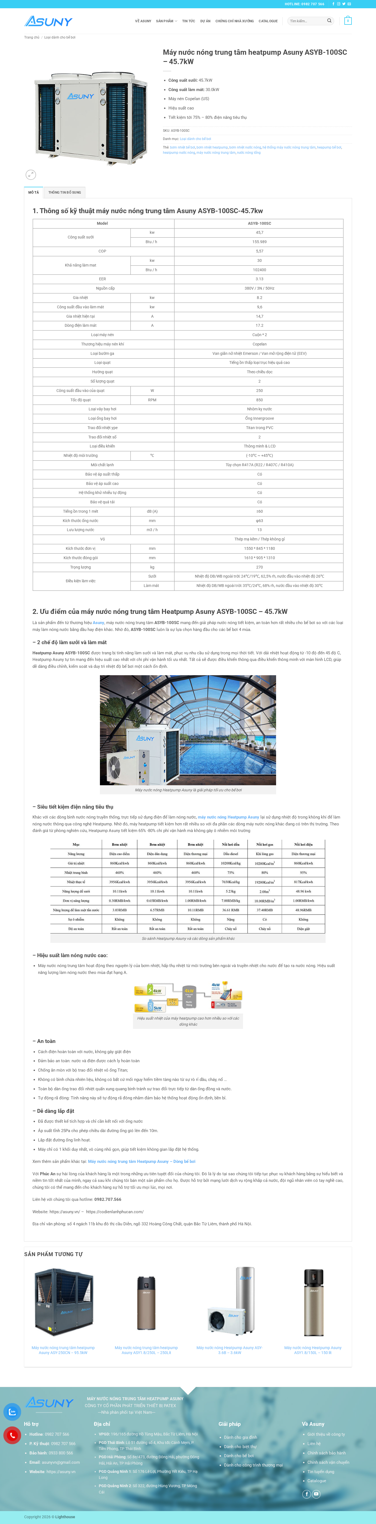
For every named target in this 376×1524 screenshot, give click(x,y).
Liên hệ (314, 1443)
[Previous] (24, 1315)
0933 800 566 (61, 1453)
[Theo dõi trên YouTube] (316, 1494)
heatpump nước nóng (179, 153)
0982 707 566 (57, 1434)
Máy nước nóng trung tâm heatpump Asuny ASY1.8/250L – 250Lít (146, 1350)
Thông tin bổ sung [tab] (64, 192)
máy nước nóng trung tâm (216, 153)
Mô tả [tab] (33, 192)
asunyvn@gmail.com (61, 1462)
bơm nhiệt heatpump (212, 147)
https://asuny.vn (61, 1471)
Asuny (98, 622)
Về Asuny (143, 21)
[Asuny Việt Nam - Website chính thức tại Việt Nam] (48, 21)
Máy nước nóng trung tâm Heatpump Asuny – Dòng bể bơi (141, 1161)
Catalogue (268, 21)
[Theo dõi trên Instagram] (338, 4)
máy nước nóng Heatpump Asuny (228, 817)
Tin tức (188, 21)
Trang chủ (31, 37)
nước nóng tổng (249, 153)
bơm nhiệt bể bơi (182, 147)
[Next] (351, 1315)
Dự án (205, 21)
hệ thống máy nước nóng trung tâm (289, 147)
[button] (348, 20)
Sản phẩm (164, 21)
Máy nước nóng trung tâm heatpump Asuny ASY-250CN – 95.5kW (63, 1350)
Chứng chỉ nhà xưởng (235, 21)
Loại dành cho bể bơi (59, 37)
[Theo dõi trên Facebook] (333, 4)
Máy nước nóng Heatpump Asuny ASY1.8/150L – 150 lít (313, 1350)
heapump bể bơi (329, 147)
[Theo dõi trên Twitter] (344, 4)
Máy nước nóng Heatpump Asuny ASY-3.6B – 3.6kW (230, 1350)
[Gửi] (329, 21)
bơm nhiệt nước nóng (245, 147)
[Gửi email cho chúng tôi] (349, 4)
